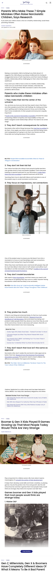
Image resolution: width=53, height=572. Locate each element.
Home (2, 8)
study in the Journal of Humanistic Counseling (21, 116)
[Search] (46, 2)
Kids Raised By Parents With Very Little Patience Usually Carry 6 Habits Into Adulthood (26, 405)
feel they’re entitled (40, 128)
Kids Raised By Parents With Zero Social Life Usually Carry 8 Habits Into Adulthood (27, 398)
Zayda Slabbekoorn (6, 431)
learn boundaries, (19, 277)
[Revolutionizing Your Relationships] (26, 2)
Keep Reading (26, 551)
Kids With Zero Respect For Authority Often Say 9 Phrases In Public (27, 402)
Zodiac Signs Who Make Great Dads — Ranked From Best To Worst (27, 332)
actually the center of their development (29, 480)
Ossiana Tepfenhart (6, 25)
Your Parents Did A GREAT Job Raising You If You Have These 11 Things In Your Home (26, 339)
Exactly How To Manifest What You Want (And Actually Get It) (25, 343)
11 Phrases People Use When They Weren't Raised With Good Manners (25, 335)
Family (7, 8)
